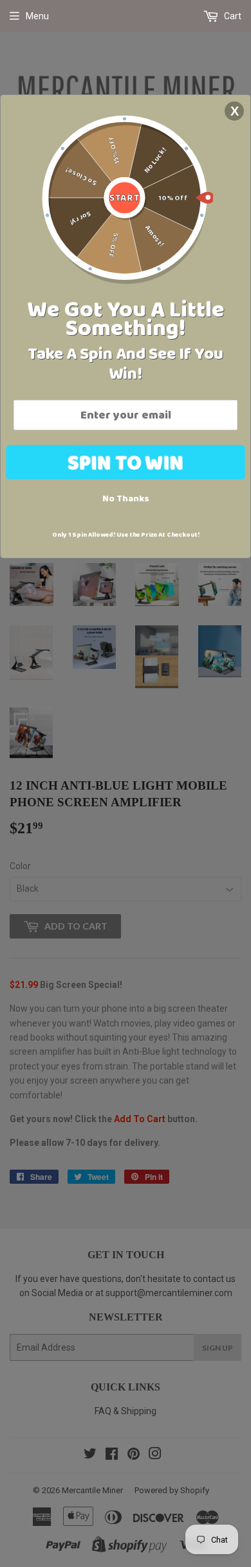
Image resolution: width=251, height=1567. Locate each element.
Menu (37, 16)
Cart (231, 16)
